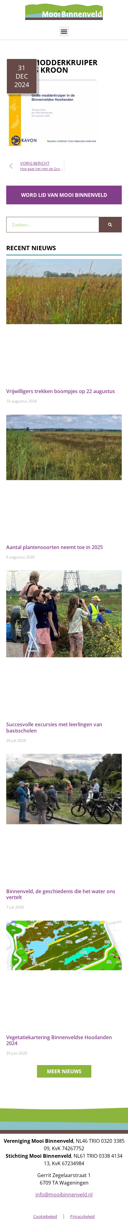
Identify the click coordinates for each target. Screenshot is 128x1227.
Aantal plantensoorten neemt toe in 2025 (54, 547)
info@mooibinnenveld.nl (64, 1194)
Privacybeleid (82, 1216)
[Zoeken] (110, 224)
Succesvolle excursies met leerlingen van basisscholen (54, 727)
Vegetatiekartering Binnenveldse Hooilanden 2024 (59, 1040)
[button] (64, 31)
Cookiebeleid (45, 1216)
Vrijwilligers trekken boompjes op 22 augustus (60, 391)
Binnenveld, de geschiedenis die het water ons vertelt (60, 894)
